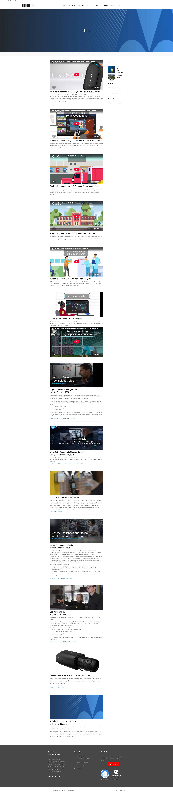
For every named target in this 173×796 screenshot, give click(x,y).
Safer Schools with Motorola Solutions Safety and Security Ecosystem (66, 463)
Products (72, 5)
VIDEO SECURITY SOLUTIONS (114, 90)
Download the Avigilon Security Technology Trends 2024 (63, 418)
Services (98, 5)
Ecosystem (81, 5)
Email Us (79, 768)
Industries (90, 5)
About (112, 5)
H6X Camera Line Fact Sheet (57, 686)
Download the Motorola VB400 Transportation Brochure (63, 641)
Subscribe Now (113, 764)
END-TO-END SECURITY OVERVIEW (116, 88)
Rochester (122, 790)
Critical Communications (56, 511)
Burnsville (116, 790)
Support (120, 5)
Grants (106, 5)
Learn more (52, 739)
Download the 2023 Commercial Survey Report (61, 578)
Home (64, 5)
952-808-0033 (81, 765)
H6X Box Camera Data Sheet (57, 687)
